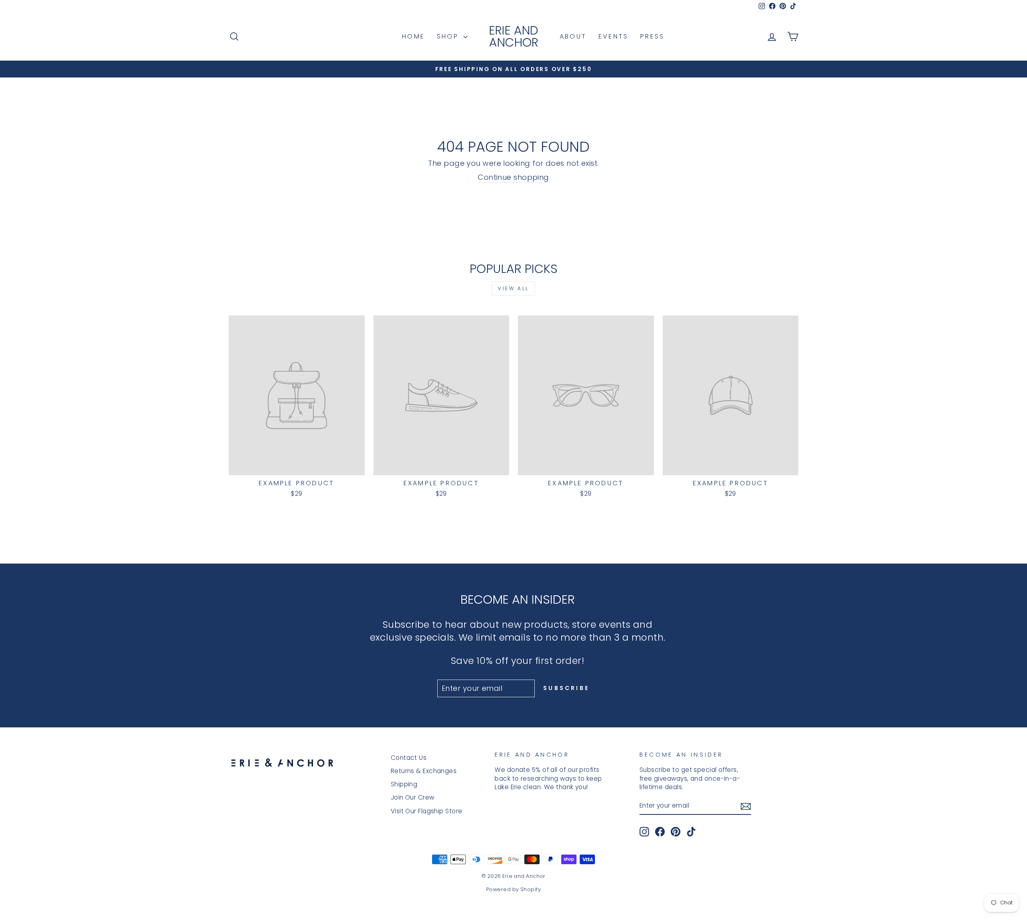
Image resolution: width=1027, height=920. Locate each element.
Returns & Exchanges (424, 771)
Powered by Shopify (513, 889)
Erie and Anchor (513, 36)
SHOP (449, 36)
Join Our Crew (412, 797)
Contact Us (409, 757)
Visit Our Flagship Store (427, 811)
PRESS (652, 36)
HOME (413, 36)
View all (513, 288)
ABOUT (573, 36)
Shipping (404, 784)
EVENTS (613, 36)
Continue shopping (513, 177)
